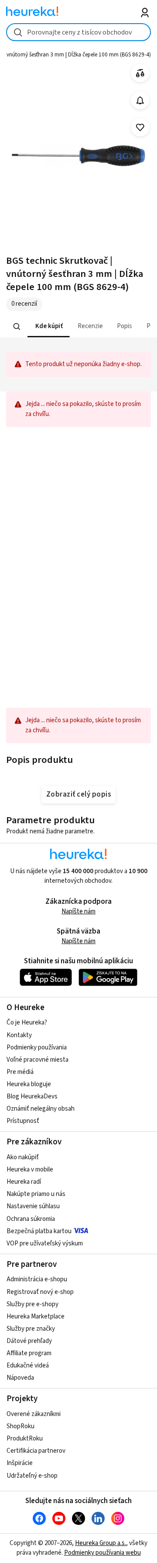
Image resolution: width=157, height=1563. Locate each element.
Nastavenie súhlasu (33, 1206)
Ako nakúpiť (23, 1157)
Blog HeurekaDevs (32, 1096)
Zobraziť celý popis (78, 794)
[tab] (48, 326)
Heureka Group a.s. (100, 1543)
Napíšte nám (78, 911)
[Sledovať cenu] (140, 100)
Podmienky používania (37, 1047)
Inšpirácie (20, 1463)
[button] (48, 326)
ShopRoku (20, 1426)
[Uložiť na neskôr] (140, 127)
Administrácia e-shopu (37, 1279)
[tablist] (78, 326)
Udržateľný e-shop (32, 1475)
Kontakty (19, 1035)
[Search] (17, 326)
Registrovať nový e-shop (40, 1292)
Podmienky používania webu (102, 1552)
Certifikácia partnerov (36, 1450)
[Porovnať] (140, 73)
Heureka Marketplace (36, 1316)
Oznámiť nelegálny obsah (41, 1108)
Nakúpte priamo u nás (36, 1194)
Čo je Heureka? (27, 1022)
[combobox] (78, 32)
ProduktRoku (25, 1438)
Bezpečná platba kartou (39, 1231)
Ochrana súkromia (31, 1219)
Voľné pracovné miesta (37, 1059)
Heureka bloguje (29, 1084)
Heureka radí (24, 1181)
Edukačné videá (28, 1365)
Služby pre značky (31, 1328)
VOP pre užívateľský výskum (45, 1243)
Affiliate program (29, 1353)
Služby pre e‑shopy (32, 1304)
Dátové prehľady (29, 1341)
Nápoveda (20, 1377)
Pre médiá (20, 1072)
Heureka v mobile (30, 1169)
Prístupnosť (23, 1121)
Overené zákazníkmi (34, 1414)
